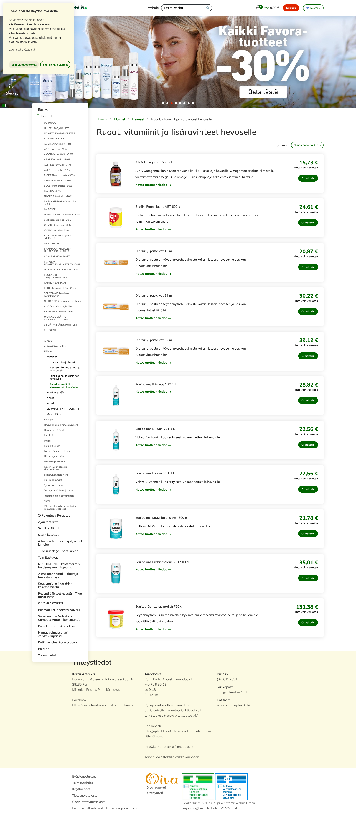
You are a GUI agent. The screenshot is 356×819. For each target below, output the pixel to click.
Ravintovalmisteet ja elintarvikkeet (55, 468)
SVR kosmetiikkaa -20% (57, 219)
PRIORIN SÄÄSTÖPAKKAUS (60, 287)
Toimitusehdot (82, 783)
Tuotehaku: (152, 8)
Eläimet (48, 351)
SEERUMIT (50, 329)
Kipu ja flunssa (52, 445)
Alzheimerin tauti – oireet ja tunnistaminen (58, 575)
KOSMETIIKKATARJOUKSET (59, 133)
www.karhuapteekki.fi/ (233, 705)
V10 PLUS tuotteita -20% (58, 311)
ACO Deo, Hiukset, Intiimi (58, 306)
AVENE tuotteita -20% (57, 169)
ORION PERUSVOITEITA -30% (61, 269)
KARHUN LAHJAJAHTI (56, 282)
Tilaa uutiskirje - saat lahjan (58, 551)
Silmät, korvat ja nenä (56, 474)
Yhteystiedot (47, 655)
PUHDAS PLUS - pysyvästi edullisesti (59, 237)
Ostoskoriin (308, 178)
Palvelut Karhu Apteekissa (57, 626)
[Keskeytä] (4, 105)
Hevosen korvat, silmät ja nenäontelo (65, 369)
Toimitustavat (48, 557)
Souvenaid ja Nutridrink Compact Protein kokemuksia (59, 617)
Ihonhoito (49, 435)
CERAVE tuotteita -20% (57, 180)
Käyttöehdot (81, 789)
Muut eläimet (54, 414)
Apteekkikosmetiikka (55, 346)
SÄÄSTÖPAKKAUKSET (57, 256)
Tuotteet (46, 116)
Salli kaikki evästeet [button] (55, 64)
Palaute (43, 649)
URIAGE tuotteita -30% (57, 224)
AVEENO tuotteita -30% (57, 164)
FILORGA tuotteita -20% (58, 196)
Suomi (314, 7)
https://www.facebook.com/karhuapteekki (102, 705)
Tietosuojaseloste (84, 795)
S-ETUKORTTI (48, 528)
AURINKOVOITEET (54, 138)
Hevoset (52, 356)
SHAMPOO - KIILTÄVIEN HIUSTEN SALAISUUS (57, 250)
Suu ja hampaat (53, 479)
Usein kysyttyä (48, 534)
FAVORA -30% (52, 190)
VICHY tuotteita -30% (56, 230)
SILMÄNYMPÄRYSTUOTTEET (60, 324)
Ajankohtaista (48, 522)
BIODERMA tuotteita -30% (59, 175)
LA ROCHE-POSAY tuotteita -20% (60, 202)
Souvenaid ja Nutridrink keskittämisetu (55, 585)
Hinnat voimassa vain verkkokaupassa (54, 634)
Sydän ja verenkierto (55, 485)
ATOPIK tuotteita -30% (57, 159)
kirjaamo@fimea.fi (196, 808)
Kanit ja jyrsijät (56, 392)
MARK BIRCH (51, 243)
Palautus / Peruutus (56, 515)
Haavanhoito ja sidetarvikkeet (61, 424)
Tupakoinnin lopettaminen (59, 495)
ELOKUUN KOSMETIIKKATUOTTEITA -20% (62, 263)
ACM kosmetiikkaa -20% (58, 143)
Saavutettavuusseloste (88, 802)
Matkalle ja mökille (54, 461)
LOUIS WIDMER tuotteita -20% (62, 214)
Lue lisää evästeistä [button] (22, 49)
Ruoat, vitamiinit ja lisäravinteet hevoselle (64, 385)
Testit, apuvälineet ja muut (59, 490)
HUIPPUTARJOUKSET (56, 128)
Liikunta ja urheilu (54, 456)
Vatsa (47, 500)
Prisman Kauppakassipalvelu (59, 610)
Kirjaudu (291, 7)
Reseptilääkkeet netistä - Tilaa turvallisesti (60, 595)
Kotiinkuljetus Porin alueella (58, 642)
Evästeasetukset (84, 776)
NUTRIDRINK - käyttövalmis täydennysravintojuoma (59, 565)
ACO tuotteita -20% (55, 149)
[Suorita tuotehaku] (208, 7)
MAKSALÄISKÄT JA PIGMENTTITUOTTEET (57, 318)
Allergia (48, 340)
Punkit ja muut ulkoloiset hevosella (64, 377)
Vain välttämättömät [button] (24, 64)
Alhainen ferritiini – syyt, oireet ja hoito (60, 542)
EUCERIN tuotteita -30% (58, 185)
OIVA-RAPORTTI (50, 603)
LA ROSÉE (50, 209)
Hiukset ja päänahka (55, 430)
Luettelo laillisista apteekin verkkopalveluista (104, 808)
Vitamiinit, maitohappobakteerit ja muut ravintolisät (62, 507)
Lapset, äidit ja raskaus (57, 450)
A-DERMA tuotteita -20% (58, 154)
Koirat (50, 403)
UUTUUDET (51, 122)
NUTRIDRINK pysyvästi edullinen (62, 301)
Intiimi (47, 440)
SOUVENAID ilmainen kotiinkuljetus (56, 294)
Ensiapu (48, 419)
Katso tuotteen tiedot (151, 185)
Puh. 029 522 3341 (225, 808)
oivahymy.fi (154, 793)
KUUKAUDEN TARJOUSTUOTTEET (55, 276)
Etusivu (43, 109)
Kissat (50, 398)
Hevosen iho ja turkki (62, 362)
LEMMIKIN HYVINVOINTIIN (63, 408)
